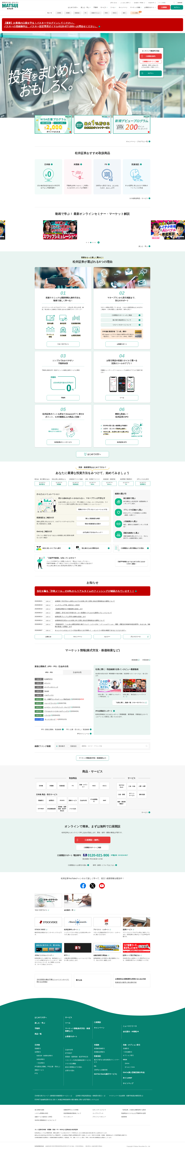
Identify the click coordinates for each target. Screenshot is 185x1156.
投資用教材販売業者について (72, 1122)
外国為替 (145, 669)
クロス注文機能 (70, 1073)
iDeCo (114, 13)
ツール (112, 7)
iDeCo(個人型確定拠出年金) (134, 1082)
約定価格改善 (52, 818)
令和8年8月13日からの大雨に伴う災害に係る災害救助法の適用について (80, 620)
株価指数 (135, 669)
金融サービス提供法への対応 (43, 1126)
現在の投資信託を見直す (93, 524)
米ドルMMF (127, 1087)
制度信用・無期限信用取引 (45, 1065)
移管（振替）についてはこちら (103, 874)
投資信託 (77, 13)
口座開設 (164, 7)
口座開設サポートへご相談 (151, 61)
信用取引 (51, 809)
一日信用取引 (41, 1072)
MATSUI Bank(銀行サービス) (105, 1083)
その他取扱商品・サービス (138, 198)
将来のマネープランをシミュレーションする (92, 509)
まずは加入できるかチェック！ (93, 532)
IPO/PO (62, 809)
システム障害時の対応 (41, 1122)
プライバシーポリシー (99, 1126)
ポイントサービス (132, 803)
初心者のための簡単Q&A (90, 548)
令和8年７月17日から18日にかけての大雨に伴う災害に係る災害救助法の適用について (85, 601)
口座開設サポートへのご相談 (122, 315)
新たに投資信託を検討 (93, 518)
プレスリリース (135, 636)
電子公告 (79, 989)
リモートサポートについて (122, 325)
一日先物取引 (127, 1061)
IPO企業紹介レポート (103, 720)
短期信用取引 (41, 1068)
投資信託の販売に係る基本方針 (126, 991)
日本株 (59, 13)
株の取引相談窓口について (122, 320)
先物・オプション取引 (131, 1054)
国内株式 (62, 755)
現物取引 (41, 809)
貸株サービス (73, 809)
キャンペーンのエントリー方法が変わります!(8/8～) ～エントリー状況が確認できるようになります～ (90, 630)
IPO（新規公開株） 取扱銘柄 (51, 739)
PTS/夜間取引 (94, 809)
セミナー (107, 636)
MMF (104, 809)
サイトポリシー (68, 1126)
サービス (103, 7)
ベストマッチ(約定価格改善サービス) (78, 1069)
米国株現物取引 (99, 1058)
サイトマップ (128, 1093)
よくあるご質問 (125, 2)
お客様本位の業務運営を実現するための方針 (130, 988)
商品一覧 (49, 13)
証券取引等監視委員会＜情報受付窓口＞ (89, 1105)
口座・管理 (121, 803)
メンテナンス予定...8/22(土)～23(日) (67, 605)
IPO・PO (49, 682)
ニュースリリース (130, 1035)
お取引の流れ (69, 1080)
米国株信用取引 (99, 1061)
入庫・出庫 (142, 795)
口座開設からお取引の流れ (77, 874)
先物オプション (96, 13)
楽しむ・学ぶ (85, 7)
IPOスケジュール (83, 743)
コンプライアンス (97, 1122)
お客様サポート (149, 7)
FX (85, 13)
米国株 (68, 13)
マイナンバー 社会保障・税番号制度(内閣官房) (125, 1105)
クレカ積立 (135, 13)
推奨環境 (124, 1126)
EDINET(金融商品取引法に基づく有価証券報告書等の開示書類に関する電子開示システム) (66, 1109)
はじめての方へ (73, 7)
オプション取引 (128, 1064)
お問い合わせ (113, 2)
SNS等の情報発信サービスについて (45, 1129)
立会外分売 (77, 682)
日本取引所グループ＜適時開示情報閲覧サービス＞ (52, 1105)
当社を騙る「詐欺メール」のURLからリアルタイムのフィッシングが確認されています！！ (85, 591)
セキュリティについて (99, 1119)
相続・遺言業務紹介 (121, 812)
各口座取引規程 (39, 1119)
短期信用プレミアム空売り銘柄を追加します (70, 616)
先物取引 (126, 1058)
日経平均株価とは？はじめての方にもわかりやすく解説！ (131, 563)
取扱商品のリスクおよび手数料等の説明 (133, 1122)
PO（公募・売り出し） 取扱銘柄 (77, 739)
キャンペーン (123, 7)
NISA (106, 13)
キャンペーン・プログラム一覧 (137, 141)
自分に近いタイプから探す (51, 548)
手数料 (95, 7)
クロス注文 (72, 818)
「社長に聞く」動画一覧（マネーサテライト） (130, 712)
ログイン (177, 7)
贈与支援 (142, 803)
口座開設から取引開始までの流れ (132, 548)
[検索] (174, 2)
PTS (36, 1083)
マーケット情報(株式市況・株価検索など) (92, 767)
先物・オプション (83, 795)
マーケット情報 (135, 7)
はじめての (42, 483)
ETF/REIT (41, 818)
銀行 (124, 13)
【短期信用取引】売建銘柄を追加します (69, 609)
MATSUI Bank (121, 795)
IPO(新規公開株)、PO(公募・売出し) (47, 1076)
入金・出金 (131, 795)
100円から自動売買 (100, 1079)
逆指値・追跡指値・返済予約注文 (62, 818)
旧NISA (127, 1072)
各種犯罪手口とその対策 (71, 1119)
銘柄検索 (180, 2)
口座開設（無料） (92, 849)
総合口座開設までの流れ (73, 1076)
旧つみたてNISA (130, 1076)
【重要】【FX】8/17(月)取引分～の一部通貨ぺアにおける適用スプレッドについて (83, 613)
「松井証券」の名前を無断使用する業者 (133, 1119)
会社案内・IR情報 (138, 2)
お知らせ (48, 636)
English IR (151, 2)
